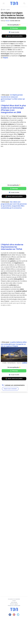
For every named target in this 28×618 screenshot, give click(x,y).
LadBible (24, 363)
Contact (14, 600)
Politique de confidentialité (14, 605)
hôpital (5, 58)
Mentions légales (14, 604)
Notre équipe (14, 602)
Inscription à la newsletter (14, 599)
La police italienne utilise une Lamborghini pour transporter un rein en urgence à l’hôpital (14, 344)
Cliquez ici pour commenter (10, 388)
